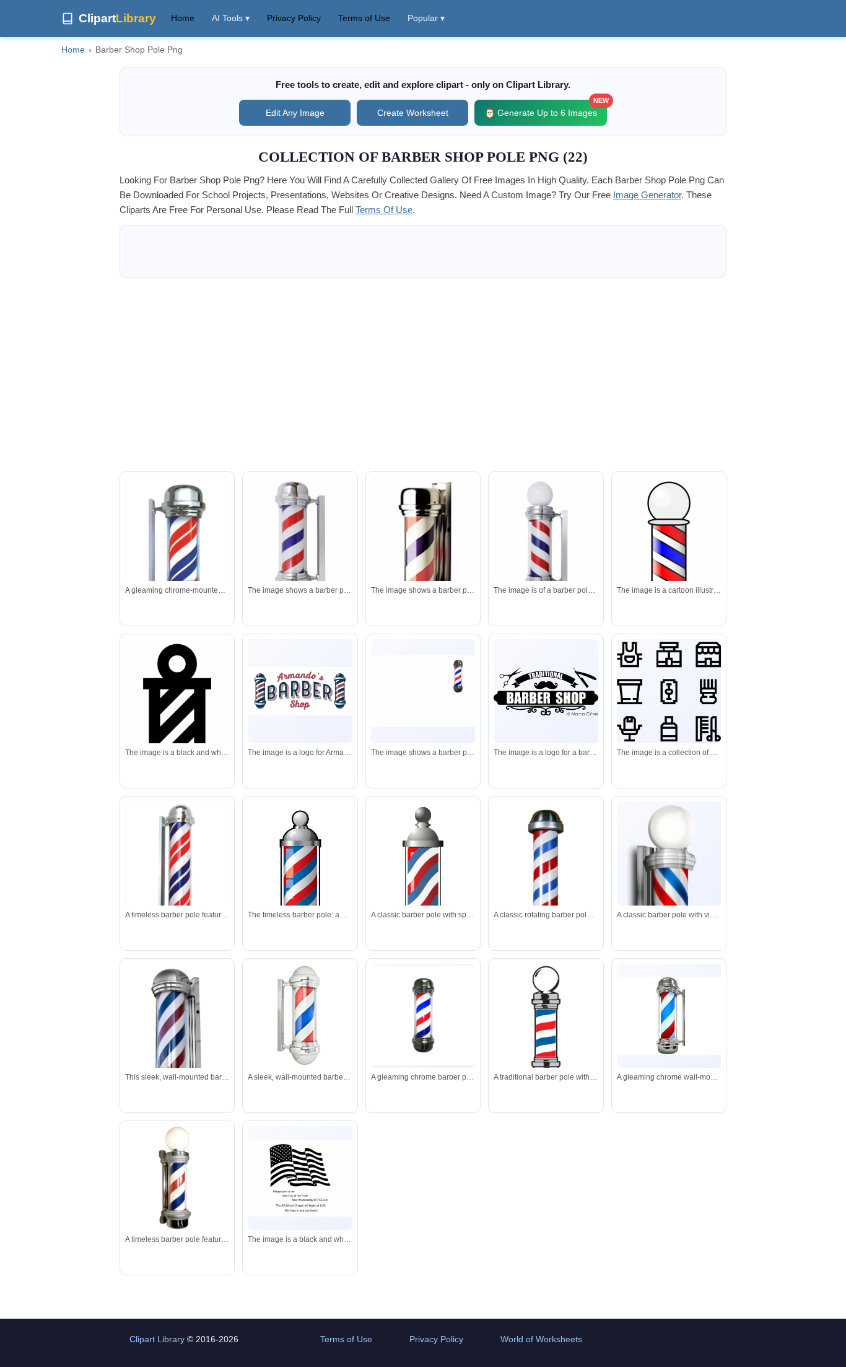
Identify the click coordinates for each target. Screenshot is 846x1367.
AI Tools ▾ (231, 18)
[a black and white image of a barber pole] (177, 717)
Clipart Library (157, 1339)
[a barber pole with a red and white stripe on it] (423, 558)
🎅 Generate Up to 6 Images (545, 109)
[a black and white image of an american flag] (300, 1178)
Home (182, 18)
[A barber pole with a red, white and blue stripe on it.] (300, 539)
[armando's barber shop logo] (300, 691)
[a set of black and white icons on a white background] (669, 691)
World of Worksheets (541, 1339)
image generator (647, 195)
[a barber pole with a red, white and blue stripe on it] (423, 691)
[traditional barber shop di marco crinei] (546, 691)
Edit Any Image (295, 113)
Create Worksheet (412, 113)
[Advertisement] (423, 374)
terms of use (383, 209)
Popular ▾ (426, 18)
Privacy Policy (294, 18)
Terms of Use (364, 18)
